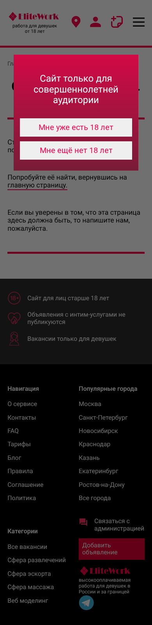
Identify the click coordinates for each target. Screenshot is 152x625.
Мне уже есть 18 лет (76, 127)
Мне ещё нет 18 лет (76, 150)
